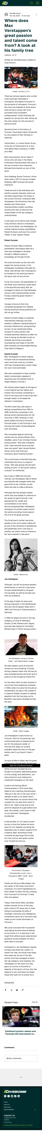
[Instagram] (5, 1096)
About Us (7, 1104)
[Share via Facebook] (5, 990)
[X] (8, 1096)
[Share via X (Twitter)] (11, 990)
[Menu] (37, 3)
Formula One (9, 982)
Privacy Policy (7, 1122)
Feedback (6, 1119)
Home (5, 1102)
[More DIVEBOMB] (35, 1110)
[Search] (31, 3)
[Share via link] (23, 990)
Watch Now (7, 1107)
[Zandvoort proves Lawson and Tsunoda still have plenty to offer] (21, 1016)
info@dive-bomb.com (10, 1117)
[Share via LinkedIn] (17, 990)
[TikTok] (15, 1096)
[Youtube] (12, 1096)
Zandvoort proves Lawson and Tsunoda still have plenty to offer (20, 1032)
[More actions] (36, 14)
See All (35, 1002)
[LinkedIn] (18, 1096)
